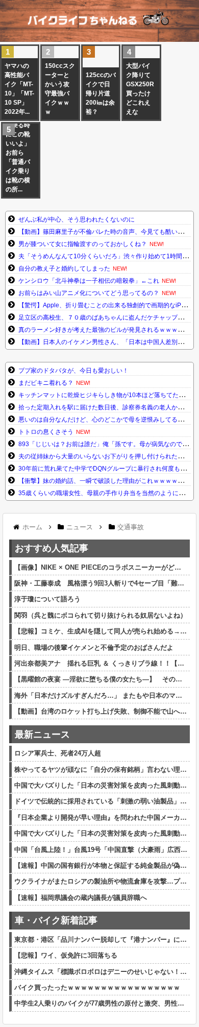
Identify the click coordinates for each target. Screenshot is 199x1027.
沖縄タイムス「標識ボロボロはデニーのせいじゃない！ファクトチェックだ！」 (100, 971)
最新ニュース (42, 734)
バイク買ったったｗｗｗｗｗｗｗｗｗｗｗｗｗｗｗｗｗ (97, 987)
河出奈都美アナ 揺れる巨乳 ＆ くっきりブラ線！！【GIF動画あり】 (100, 663)
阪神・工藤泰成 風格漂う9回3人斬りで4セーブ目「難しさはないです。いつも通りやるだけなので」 (100, 583)
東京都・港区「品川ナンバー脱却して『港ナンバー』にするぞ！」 (100, 939)
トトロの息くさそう (45, 431)
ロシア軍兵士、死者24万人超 (57, 753)
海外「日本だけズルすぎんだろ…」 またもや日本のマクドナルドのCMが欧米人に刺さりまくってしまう (100, 695)
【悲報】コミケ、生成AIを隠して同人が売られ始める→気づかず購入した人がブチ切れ (100, 631)
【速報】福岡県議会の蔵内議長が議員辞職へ (80, 897)
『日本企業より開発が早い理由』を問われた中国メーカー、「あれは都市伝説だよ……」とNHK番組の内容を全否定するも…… (100, 817)
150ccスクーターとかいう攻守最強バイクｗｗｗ (60, 88)
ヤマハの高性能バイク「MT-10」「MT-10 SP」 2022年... (19, 88)
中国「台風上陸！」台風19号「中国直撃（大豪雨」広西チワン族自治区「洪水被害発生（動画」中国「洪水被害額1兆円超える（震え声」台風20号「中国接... (100, 849)
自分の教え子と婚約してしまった (64, 268)
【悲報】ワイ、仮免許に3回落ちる (65, 955)
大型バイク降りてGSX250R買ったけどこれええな (140, 88)
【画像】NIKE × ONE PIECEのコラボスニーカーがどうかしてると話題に (100, 567)
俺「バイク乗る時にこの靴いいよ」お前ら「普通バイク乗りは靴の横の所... (18, 152)
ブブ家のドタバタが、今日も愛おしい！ (73, 370)
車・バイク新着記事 (56, 920)
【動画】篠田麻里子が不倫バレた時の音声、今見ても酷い (98, 231)
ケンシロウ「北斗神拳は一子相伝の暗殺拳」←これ (88, 280)
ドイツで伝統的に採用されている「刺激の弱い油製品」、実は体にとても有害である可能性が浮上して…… (100, 801)
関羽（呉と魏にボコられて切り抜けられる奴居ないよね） (100, 615)
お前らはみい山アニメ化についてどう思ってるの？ (88, 293)
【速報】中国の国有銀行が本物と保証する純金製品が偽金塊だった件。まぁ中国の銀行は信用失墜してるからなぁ (100, 865)
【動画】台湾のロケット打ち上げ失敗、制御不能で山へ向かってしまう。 (100, 711)
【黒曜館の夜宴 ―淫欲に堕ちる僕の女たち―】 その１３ (100, 679)
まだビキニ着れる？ (45, 382)
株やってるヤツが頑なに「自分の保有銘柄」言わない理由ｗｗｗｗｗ (100, 769)
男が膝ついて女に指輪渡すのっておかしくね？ (82, 244)
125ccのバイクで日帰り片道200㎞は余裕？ (101, 93)
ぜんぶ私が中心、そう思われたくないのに (76, 219)
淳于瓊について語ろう (47, 599)
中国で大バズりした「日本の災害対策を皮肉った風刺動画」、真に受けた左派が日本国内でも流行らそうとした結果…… (100, 785)
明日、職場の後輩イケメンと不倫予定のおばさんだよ (93, 647)
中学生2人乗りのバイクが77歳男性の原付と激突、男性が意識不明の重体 (100, 1003)
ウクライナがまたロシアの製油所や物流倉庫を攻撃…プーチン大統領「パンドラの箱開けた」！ (100, 881)
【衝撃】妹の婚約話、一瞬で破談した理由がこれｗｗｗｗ (98, 480)
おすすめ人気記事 (51, 548)
